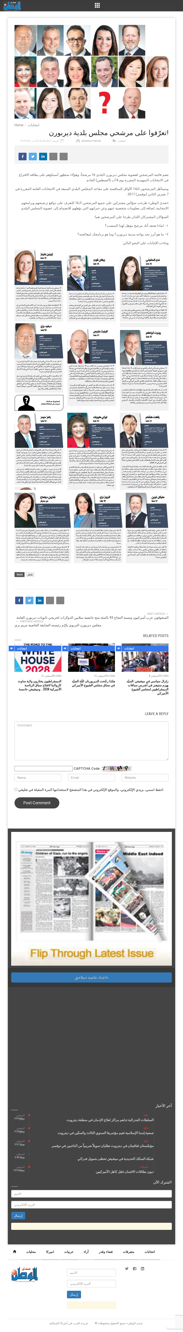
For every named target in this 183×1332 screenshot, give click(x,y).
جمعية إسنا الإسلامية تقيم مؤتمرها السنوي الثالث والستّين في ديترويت (106, 1133)
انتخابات (33, 125)
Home (19, 125)
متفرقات (144, 1166)
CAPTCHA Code (87, 769)
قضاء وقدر (106, 1252)
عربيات (68, 1252)
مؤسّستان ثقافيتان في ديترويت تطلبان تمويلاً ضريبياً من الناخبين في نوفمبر (103, 1146)
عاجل (30, 574)
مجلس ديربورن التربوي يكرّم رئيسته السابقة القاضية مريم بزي (58, 625)
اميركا (50, 1252)
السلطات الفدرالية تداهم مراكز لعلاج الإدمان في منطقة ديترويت (110, 1120)
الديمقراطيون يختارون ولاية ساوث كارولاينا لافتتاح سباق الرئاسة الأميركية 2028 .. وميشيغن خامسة (39, 685)
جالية (145, 1115)
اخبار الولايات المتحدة (137, 1154)
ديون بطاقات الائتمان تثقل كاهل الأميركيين (125, 1172)
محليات (31, 1252)
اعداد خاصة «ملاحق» (91, 977)
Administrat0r (91, 141)
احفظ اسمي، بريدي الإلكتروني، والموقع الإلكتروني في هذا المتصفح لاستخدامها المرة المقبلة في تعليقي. (91, 790)
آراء (86, 1252)
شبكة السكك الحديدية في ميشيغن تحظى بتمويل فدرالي (115, 1159)
